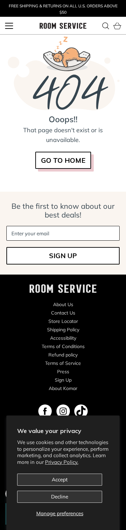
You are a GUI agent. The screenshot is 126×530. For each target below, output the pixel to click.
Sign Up (63, 380)
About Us (63, 304)
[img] (45, 411)
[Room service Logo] (63, 25)
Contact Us (63, 313)
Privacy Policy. (61, 462)
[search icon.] (105, 26)
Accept (60, 479)
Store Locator (63, 321)
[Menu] (9, 26)
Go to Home (63, 160)
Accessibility (63, 338)
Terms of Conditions (63, 346)
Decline (59, 496)
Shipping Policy (63, 330)
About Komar (63, 388)
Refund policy (63, 355)
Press (63, 372)
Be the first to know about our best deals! (63, 210)
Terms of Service (63, 363)
